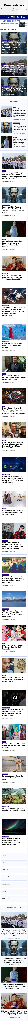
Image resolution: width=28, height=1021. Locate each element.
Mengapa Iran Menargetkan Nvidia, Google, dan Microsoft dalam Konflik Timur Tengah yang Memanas (13, 479)
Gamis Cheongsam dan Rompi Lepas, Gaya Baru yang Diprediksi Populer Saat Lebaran (19, 142)
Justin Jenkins (19, 25)
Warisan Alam (6, 884)
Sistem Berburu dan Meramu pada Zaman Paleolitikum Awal (13, 809)
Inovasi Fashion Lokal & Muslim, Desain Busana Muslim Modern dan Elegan (13, 746)
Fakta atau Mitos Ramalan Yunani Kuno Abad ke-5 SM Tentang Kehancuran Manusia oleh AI (13, 46)
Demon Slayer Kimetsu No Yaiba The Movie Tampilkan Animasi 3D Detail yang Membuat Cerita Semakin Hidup (14, 411)
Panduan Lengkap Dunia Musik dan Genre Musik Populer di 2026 (13, 778)
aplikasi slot (5, 898)
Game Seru (5, 869)
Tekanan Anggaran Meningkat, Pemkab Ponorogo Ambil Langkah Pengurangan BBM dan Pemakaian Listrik (13, 68)
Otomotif (4, 862)
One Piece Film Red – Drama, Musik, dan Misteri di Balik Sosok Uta (12, 647)
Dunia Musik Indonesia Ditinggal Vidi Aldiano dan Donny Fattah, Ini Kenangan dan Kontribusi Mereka (12, 545)
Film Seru (4, 855)
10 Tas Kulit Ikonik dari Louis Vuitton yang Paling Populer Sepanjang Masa (12, 512)
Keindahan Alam (6, 877)
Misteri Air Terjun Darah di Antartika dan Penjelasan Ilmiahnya (12, 345)
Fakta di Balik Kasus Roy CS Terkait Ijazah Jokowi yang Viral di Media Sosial (13, 679)
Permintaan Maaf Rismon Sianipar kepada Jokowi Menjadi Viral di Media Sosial (14, 378)
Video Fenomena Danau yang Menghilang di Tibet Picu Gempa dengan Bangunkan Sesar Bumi (12, 614)
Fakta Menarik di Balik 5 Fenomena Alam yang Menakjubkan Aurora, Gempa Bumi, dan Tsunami (12, 841)
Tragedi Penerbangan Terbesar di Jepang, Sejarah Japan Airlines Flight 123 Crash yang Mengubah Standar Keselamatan (13, 311)
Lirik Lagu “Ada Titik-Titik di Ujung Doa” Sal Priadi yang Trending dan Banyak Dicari (12, 277)
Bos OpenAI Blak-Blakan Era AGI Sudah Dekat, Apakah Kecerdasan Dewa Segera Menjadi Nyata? (12, 712)
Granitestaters (14, 5)
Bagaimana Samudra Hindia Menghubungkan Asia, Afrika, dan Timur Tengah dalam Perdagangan (13, 580)
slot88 (4, 891)
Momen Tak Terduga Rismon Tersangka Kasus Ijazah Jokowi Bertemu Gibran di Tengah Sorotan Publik (13, 445)
